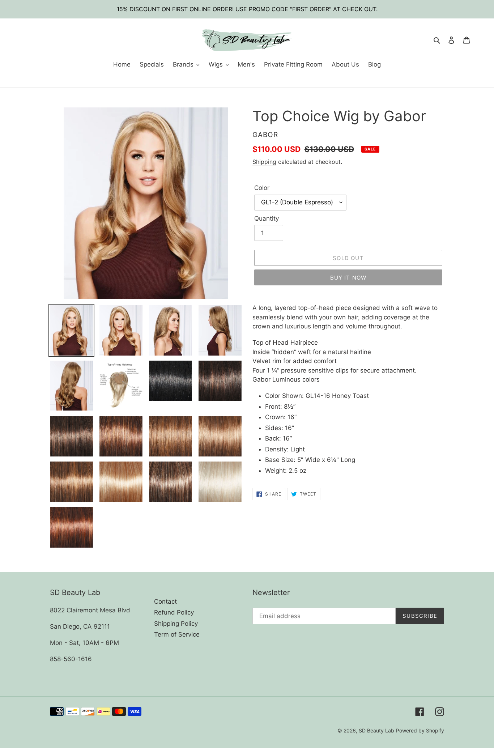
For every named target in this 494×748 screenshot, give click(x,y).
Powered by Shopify (420, 730)
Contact (165, 601)
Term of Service (177, 634)
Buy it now (348, 277)
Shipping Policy (176, 623)
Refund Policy (174, 612)
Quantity (266, 218)
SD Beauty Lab (376, 730)
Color (261, 187)
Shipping (264, 161)
